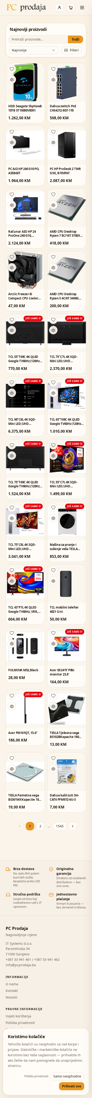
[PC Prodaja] (26, 7)
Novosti (11, 997)
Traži (75, 39)
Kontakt (12, 990)
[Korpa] (71, 7)
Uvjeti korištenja (18, 1016)
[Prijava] (59, 7)
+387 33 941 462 (47, 959)
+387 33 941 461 (18, 959)
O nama (12, 984)
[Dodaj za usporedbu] (12, 79)
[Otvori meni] (82, 7)
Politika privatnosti (20, 1022)
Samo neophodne (67, 1076)
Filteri (74, 50)
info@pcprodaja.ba (21, 965)
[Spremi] (12, 69)
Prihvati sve (71, 1086)
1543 (59, 826)
